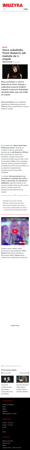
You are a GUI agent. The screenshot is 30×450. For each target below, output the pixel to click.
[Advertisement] (15, 29)
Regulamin (4, 411)
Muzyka (4, 47)
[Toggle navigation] (4, 9)
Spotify (3, 432)
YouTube (4, 427)
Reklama (4, 409)
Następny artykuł (23, 373)
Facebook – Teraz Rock (7, 423)
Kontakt (4, 407)
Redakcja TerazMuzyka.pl (8, 404)
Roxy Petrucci (15, 366)
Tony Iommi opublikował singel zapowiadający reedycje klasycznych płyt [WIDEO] (7, 389)
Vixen (19, 366)
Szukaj (25, 9)
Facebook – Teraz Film (7, 425)
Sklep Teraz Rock (6, 443)
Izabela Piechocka (7, 62)
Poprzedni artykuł (6, 373)
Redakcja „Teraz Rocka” (7, 441)
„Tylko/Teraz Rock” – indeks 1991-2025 (11, 447)
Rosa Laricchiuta (7, 366)
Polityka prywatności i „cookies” (9, 413)
